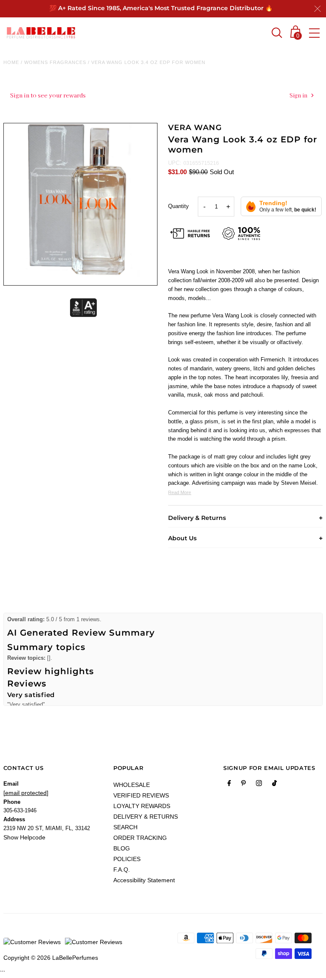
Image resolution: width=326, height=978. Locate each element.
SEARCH (125, 827)
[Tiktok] (274, 784)
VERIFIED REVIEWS (141, 795)
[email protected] (25, 792)
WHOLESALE (131, 784)
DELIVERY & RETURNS (145, 816)
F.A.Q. (121, 869)
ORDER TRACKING (140, 837)
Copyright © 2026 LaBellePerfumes (50, 957)
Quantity (178, 206)
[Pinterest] (243, 784)
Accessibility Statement (144, 880)
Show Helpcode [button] (24, 837)
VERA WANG (195, 127)
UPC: (174, 163)
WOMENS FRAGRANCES (55, 62)
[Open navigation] (314, 33)
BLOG (121, 848)
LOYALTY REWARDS (141, 806)
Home (11, 62)
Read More (179, 492)
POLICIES (127, 859)
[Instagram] (259, 784)
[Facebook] (229, 784)
